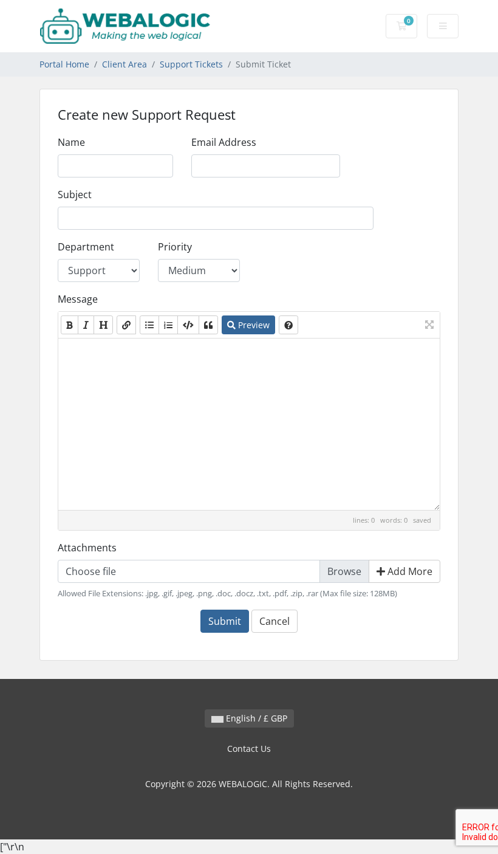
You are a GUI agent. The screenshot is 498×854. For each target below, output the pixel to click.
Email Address (223, 142)
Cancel (274, 621)
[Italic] (86, 324)
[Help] (288, 324)
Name (71, 142)
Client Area (124, 64)
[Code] (188, 324)
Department (86, 246)
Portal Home (64, 64)
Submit (224, 621)
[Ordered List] (168, 324)
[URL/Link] (126, 324)
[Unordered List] (149, 324)
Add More (408, 571)
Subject (75, 194)
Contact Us (249, 748)
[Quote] (208, 324)
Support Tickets (191, 64)
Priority (175, 246)
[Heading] (103, 324)
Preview (253, 325)
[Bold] (69, 324)
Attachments (87, 547)
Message (78, 299)
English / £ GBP (255, 718)
